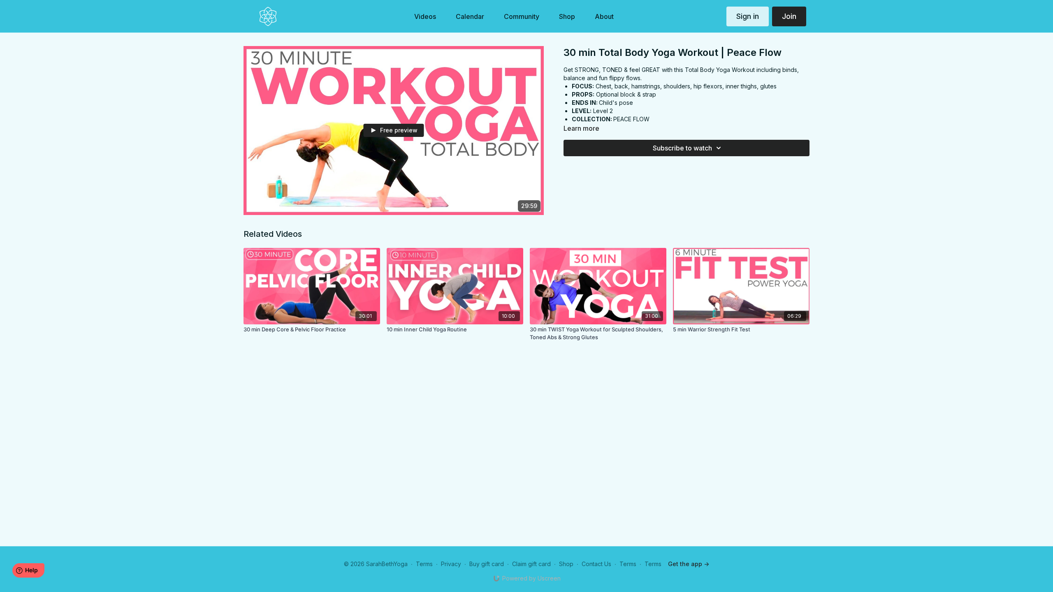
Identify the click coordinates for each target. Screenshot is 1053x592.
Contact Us (596, 563)
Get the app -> (688, 563)
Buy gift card (486, 563)
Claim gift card (531, 563)
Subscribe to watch (682, 148)
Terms (424, 563)
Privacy (451, 563)
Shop (566, 563)
